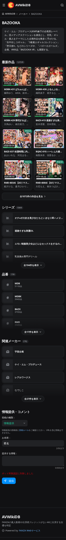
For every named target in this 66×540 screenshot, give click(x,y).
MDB (17, 283)
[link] (36, 14)
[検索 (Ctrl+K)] (62, 5)
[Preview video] (29, 176)
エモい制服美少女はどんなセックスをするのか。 (39, 243)
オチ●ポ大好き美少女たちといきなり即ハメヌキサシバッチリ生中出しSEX (39, 217)
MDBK (18, 296)
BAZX (18, 309)
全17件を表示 (31, 331)
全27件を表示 (31, 398)
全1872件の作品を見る (31, 196)
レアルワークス (22, 377)
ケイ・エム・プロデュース (28, 364)
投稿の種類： (8, 417)
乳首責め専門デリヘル (26, 256)
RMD (17, 322)
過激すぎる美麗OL (24, 230)
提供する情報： (10, 453)
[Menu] (4, 5)
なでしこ (19, 390)
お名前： (6, 438)
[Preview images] (29, 82)
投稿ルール (24, 430)
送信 (11, 481)
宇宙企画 (19, 351)
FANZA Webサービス (29, 530)
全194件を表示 (31, 265)
